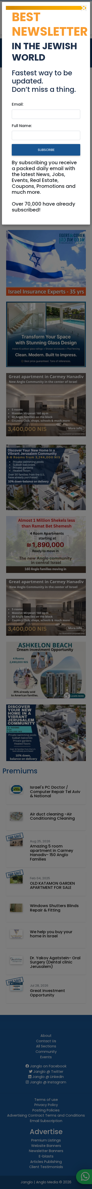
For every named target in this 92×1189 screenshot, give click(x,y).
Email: (18, 104)
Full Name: (22, 126)
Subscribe (46, 149)
